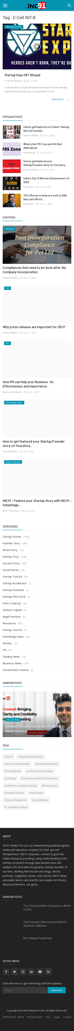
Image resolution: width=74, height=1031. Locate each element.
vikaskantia (29, 152)
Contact (67, 1017)
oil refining (10, 778)
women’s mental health (17, 764)
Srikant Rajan (36, 792)
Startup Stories (12, 536)
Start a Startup (12, 603)
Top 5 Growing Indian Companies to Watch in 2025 (47, 907)
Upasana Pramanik (12, 392)
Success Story (11, 563)
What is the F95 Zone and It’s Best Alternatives (42, 146)
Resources (9, 623)
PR (4, 650)
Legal (57, 1017)
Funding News (11, 656)
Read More (58, 99)
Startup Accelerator (15, 583)
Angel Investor (12, 616)
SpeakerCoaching (14, 792)
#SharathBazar (12, 771)
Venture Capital (12, 610)
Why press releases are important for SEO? (34, 327)
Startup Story (11, 556)
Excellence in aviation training (20, 785)
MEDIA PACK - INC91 (13, 1017)
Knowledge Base (13, 636)
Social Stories (11, 570)
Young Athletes (40, 800)
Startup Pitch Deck (14, 596)
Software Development (30, 756)
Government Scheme (16, 670)
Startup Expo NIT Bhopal (22, 75)
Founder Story (11, 543)
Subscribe (56, 990)
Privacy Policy (34, 1017)
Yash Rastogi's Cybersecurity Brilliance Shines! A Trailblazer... (45, 924)
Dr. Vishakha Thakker (16, 807)
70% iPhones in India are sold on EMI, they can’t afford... (45, 197)
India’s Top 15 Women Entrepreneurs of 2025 (46, 180)
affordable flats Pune (46, 764)
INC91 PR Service (11, 510)
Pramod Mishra (31, 135)
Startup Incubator (13, 590)
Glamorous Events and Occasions (39, 778)
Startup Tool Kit (12, 576)
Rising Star (28, 186)
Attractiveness (49, 785)
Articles (7, 643)
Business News (12, 663)
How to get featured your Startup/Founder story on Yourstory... (45, 163)
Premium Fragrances (15, 800)
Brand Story (10, 550)
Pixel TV (8, 756)
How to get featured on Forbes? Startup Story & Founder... (46, 129)
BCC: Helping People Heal (37, 938)
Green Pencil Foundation (39, 771)
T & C (48, 1017)
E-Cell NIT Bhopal (13, 80)
